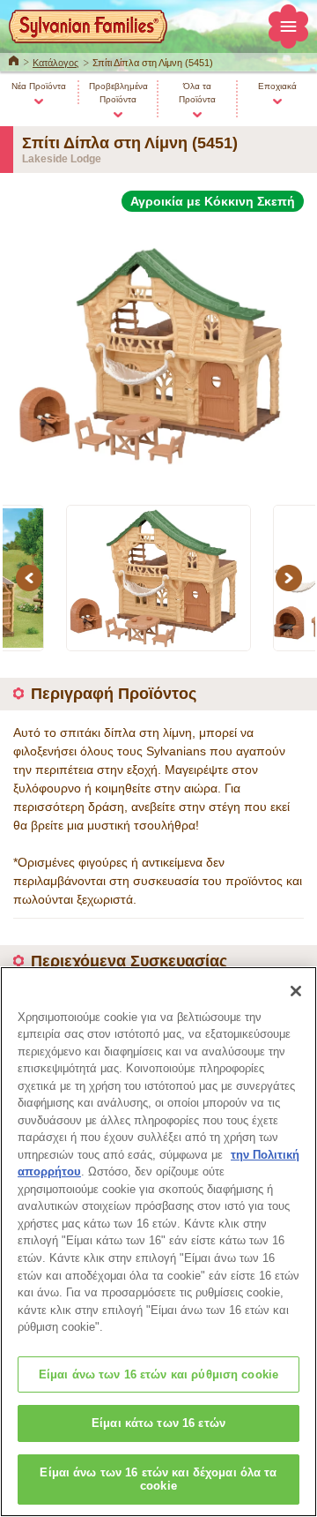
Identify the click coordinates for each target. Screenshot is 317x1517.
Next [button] (291, 577)
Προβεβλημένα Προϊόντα (118, 92)
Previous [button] (31, 577)
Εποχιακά (277, 86)
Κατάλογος (55, 62)
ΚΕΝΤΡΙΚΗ (13, 59)
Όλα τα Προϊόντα (197, 92)
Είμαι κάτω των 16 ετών (158, 1423)
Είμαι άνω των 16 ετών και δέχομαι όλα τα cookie (158, 1479)
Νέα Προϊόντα (38, 86)
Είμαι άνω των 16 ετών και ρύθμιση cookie (158, 1374)
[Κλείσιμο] (295, 991)
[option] (158, 347)
